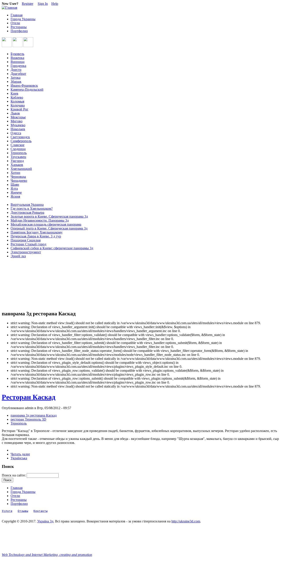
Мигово (16, 121)
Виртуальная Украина (27, 204)
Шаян (15, 184)
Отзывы (23, 511)
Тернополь (19, 153)
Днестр (16, 70)
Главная (16, 15)
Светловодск (20, 137)
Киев (14, 93)
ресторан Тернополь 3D (28, 419)
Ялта (14, 188)
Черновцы (18, 176)
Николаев (18, 129)
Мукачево (18, 125)
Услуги (7, 511)
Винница (17, 62)
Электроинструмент (26, 252)
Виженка (17, 58)
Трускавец (18, 157)
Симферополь (21, 141)
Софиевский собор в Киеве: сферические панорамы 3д (52, 248)
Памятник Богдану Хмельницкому (37, 232)
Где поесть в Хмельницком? (32, 208)
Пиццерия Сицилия (26, 240)
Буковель (17, 54)
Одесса (16, 133)
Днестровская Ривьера (27, 212)
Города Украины (23, 19)
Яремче (16, 192)
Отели (15, 23)
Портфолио (19, 31)
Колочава (18, 105)
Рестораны (19, 27)
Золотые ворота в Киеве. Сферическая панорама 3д (49, 216)
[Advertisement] (21, 284)
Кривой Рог (19, 109)
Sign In (43, 4)
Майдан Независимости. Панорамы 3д (40, 220)
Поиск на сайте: (14, 475)
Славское (17, 145)
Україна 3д (45, 521)
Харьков (17, 165)
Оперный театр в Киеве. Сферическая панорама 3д (49, 228)
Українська (19, 458)
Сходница (18, 149)
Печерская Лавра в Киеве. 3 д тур (36, 236)
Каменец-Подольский (27, 89)
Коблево (17, 97)
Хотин (15, 173)
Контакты (40, 511)
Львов (15, 113)
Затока (15, 77)
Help (54, 4)
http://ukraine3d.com (185, 521)
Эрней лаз (18, 256)
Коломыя (17, 101)
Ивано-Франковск (24, 85)
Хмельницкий (21, 169)
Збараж (16, 81)
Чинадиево (19, 180)
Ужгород (17, 161)
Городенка (18, 66)
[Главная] (9, 7)
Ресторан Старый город (28, 244)
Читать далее (20, 454)
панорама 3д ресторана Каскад (34, 415)
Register (27, 4)
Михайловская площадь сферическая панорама (46, 224)
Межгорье (18, 117)
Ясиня (15, 196)
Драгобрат (18, 73)
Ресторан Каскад (28, 397)
